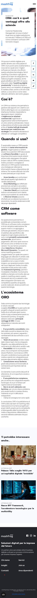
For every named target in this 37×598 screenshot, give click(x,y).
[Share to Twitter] (33, 69)
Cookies (23, 593)
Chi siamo (5, 560)
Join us (22, 565)
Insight (4, 565)
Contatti (5, 571)
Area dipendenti (26, 571)
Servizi (21, 560)
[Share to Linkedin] (33, 74)
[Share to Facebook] (33, 63)
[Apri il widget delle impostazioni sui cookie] (3, 594)
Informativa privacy (16, 593)
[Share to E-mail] (33, 80)
